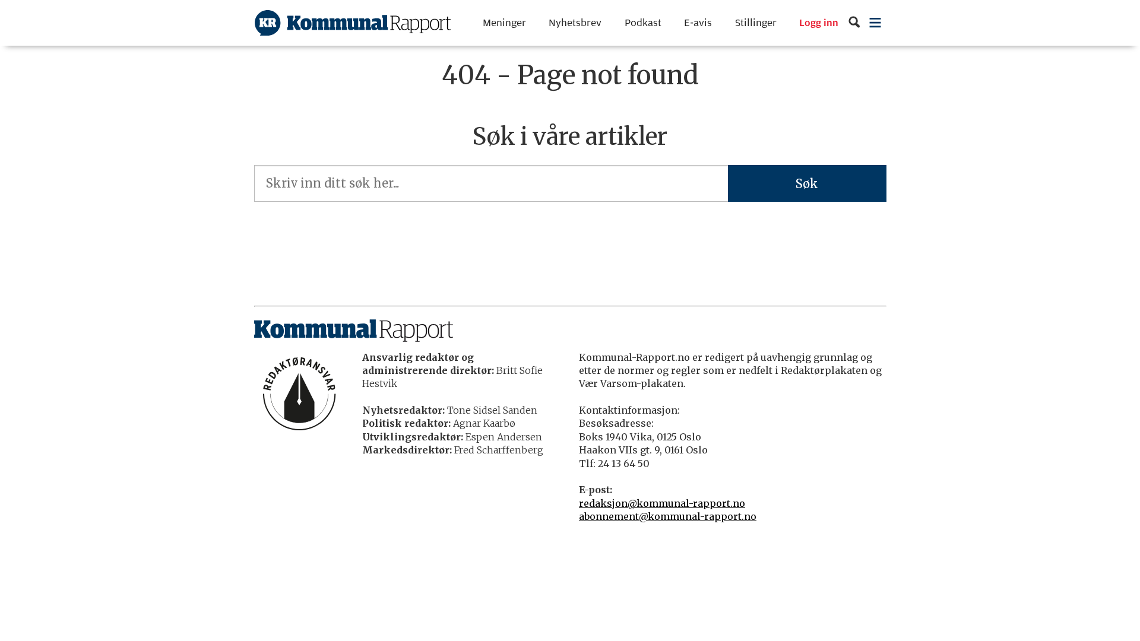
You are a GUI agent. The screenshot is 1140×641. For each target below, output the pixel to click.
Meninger (504, 22)
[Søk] (854, 22)
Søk (807, 183)
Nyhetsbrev (575, 22)
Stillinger (756, 22)
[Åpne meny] (874, 22)
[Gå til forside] (353, 23)
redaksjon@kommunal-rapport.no (662, 503)
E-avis (698, 22)
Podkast (643, 22)
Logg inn (818, 23)
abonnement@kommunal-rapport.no (667, 516)
